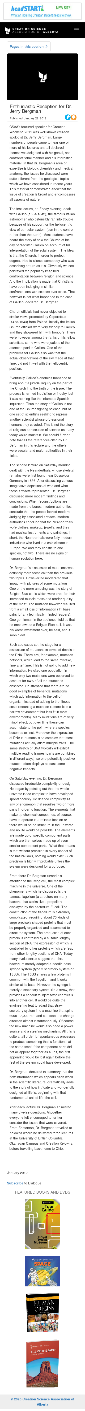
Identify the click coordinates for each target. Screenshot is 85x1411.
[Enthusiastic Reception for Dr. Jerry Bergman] (42, 76)
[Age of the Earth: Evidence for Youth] (42, 1365)
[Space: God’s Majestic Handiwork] (42, 1273)
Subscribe (15, 1183)
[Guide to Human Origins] (42, 1315)
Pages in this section (27, 46)
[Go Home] (31, 27)
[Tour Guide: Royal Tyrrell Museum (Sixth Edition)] (42, 1226)
